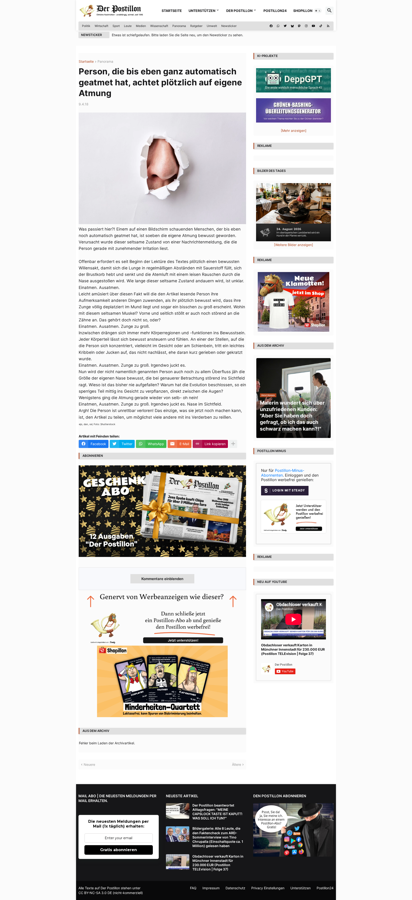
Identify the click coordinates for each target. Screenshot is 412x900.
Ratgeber (196, 26)
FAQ (193, 888)
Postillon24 (275, 11)
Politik (86, 26)
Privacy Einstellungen (267, 888)
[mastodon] (299, 26)
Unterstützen (202, 11)
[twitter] (285, 26)
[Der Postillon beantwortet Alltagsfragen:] (177, 811)
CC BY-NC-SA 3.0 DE (95, 893)
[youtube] (313, 26)
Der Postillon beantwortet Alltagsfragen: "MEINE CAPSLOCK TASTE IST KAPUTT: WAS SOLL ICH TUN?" (217, 811)
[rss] (328, 26)
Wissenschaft (159, 26)
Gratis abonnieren (118, 850)
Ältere (236, 764)
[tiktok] (320, 26)
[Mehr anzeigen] (233, 444)
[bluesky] (292, 26)
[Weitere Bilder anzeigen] (293, 245)
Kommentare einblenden (162, 578)
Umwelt (212, 26)
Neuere (89, 764)
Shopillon (302, 11)
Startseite (172, 11)
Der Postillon (239, 11)
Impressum (211, 888)
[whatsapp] (278, 26)
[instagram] (306, 26)
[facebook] (271, 26)
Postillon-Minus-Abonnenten (282, 473)
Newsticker (229, 26)
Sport (116, 26)
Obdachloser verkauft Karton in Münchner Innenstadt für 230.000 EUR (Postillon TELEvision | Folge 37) (293, 649)
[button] (318, 10)
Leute (128, 26)
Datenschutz (235, 888)
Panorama (179, 26)
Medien (141, 26)
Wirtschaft (101, 26)
